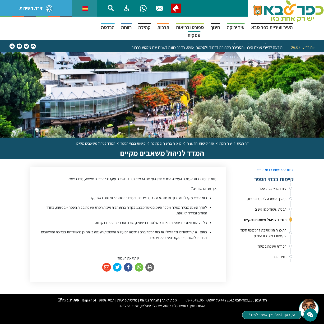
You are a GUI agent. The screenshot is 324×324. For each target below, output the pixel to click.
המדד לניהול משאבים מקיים (265, 219)
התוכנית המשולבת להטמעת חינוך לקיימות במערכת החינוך (263, 233)
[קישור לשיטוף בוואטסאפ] (139, 267)
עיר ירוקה (236, 27)
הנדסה (108, 27)
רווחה (126, 27)
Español (89, 300)
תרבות (163, 27)
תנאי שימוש (106, 300)
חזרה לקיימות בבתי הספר (274, 169)
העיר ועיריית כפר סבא (272, 27)
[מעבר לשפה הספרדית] (85, 8)
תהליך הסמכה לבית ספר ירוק (267, 198)
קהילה (144, 27)
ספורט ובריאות (190, 27)
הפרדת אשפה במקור (272, 246)
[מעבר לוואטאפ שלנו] (143, 8)
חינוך (215, 27)
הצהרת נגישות (149, 300)
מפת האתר (169, 300)
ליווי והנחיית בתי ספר (273, 188)
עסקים (194, 35)
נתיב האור (280, 256)
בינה (63, 300)
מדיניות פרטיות (127, 300)
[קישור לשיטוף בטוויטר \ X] (117, 267)
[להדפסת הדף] (150, 267)
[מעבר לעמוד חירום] (176, 8)
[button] (127, 8)
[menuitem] (263, 188)
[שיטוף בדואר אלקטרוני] (107, 267)
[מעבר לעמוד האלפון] (159, 8)
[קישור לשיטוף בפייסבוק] (128, 267)
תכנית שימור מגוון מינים (271, 209)
